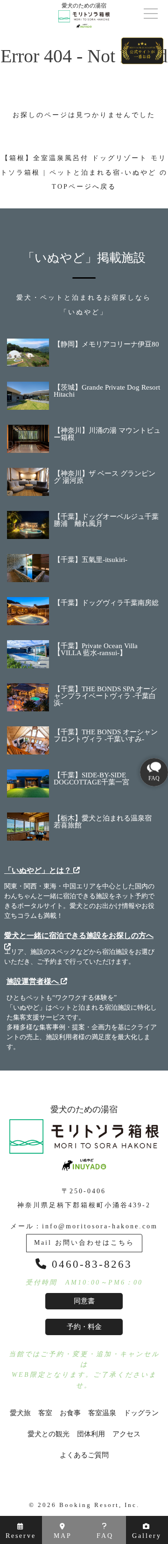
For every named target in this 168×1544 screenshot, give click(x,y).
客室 (45, 1413)
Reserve (21, 1535)
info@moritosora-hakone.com (100, 1226)
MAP (63, 1535)
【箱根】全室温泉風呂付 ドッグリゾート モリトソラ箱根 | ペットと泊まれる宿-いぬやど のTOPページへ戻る (84, 173)
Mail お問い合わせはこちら (84, 1242)
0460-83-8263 (90, 1264)
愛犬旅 (20, 1413)
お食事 (70, 1413)
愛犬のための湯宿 (84, 1109)
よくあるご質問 (84, 1455)
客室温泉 (102, 1413)
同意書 (84, 1301)
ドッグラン (141, 1413)
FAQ (105, 1535)
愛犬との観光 (49, 1434)
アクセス (126, 1434)
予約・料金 (84, 1326)
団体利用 (91, 1434)
